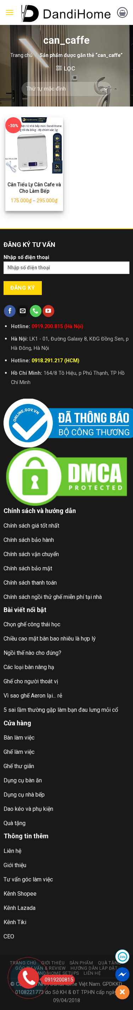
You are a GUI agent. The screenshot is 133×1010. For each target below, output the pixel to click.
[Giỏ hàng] (122, 12)
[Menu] (9, 12)
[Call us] (35, 311)
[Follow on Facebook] (10, 311)
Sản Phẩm (81, 962)
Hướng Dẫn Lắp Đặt (94, 968)
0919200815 (59, 980)
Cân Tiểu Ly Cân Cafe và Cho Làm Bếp (34, 188)
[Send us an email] (23, 311)
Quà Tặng (109, 962)
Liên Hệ (92, 973)
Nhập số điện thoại (26, 257)
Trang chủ (21, 55)
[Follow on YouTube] (48, 311)
